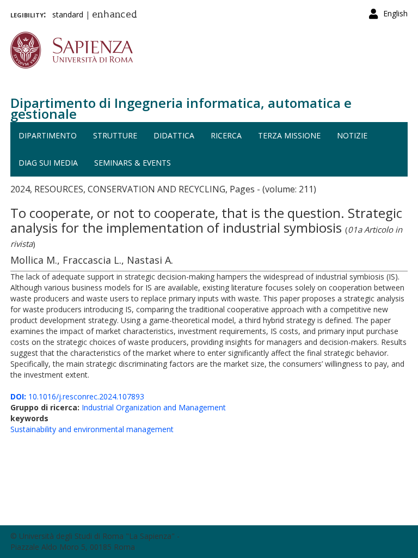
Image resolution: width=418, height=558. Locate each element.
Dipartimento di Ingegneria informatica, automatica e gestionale (181, 108)
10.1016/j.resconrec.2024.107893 (77, 396)
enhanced (114, 15)
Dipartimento (48, 135)
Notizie (352, 135)
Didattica (173, 135)
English (395, 13)
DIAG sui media (48, 162)
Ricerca (226, 135)
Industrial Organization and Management (154, 407)
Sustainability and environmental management (92, 429)
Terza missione (289, 135)
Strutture (115, 135)
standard (67, 14)
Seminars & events (132, 162)
